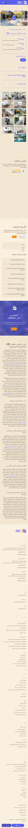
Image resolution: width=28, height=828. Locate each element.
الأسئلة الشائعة (23, 794)
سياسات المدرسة (22, 735)
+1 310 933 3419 (22, 565)
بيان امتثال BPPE (22, 812)
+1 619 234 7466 (22, 608)
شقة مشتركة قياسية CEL (21, 685)
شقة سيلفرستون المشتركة (20, 710)
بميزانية (6, 420)
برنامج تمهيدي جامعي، (10, 476)
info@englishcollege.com (20, 602)
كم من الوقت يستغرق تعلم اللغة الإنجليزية (18, 744)
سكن (20, 507)
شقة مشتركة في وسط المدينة (20, 712)
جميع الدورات (23, 777)
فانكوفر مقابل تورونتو (21, 746)
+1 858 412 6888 (22, 552)
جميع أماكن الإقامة (22, 779)
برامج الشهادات (23, 657)
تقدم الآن (23, 59)
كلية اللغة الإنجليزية (18, 819)
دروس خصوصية (23, 632)
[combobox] (6, 2)
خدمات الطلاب (23, 733)
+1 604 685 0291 (22, 578)
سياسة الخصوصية (22, 805)
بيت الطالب (23, 707)
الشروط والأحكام (22, 810)
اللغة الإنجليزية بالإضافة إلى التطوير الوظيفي (17, 639)
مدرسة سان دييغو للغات (21, 768)
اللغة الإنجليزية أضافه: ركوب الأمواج (19, 648)
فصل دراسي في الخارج (21, 665)
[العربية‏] (6, 2)
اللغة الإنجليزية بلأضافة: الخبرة (20, 644)
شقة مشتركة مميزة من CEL (20, 687)
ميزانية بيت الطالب (22, 705)
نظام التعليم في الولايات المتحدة (19, 663)
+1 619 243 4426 (22, 595)
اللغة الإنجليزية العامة (22, 623)
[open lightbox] (20, 96)
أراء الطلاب (24, 790)
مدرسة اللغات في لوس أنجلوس (19, 770)
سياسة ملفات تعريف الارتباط (20, 807)
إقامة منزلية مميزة (22, 682)
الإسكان (24, 29)
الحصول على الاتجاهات (22, 554)
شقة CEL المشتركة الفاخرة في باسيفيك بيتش (16, 689)
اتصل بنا (14, 236)
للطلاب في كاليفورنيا (21, 422)
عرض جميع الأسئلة (22, 236)
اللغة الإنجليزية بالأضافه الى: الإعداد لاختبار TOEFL (16, 630)
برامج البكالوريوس (22, 659)
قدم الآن (24, 783)
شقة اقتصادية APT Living (20, 714)
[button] (3, 2)
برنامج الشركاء (23, 815)
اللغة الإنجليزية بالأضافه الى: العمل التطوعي (17, 646)
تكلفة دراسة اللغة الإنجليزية (20, 742)
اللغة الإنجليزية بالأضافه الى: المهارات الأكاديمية (16, 625)
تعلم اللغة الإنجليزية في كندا (20, 731)
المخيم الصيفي (23, 781)
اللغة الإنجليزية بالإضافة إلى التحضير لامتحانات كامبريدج (15, 641)
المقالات (24, 792)
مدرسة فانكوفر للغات (21, 729)
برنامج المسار (23, 655)
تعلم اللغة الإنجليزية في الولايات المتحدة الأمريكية (16, 764)
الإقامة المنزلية (23, 680)
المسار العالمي (23, 628)
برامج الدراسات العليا (22, 661)
